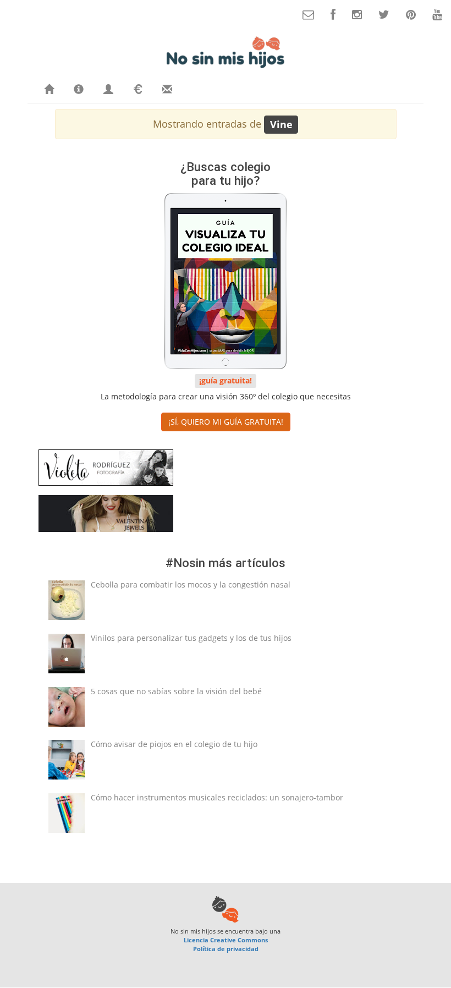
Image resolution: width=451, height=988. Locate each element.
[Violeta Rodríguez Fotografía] (105, 469)
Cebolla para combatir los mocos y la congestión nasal (190, 584)
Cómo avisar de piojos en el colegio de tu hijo (174, 744)
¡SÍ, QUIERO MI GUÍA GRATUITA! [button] (225, 421)
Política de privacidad (225, 949)
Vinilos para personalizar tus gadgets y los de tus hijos (191, 638)
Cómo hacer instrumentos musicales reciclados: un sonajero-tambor (217, 797)
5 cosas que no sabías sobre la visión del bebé (176, 691)
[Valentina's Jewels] (105, 516)
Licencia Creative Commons (226, 940)
